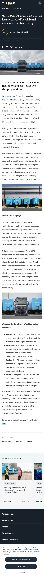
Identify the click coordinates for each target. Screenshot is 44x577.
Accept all (21, 566)
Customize (21, 572)
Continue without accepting (21, 559)
